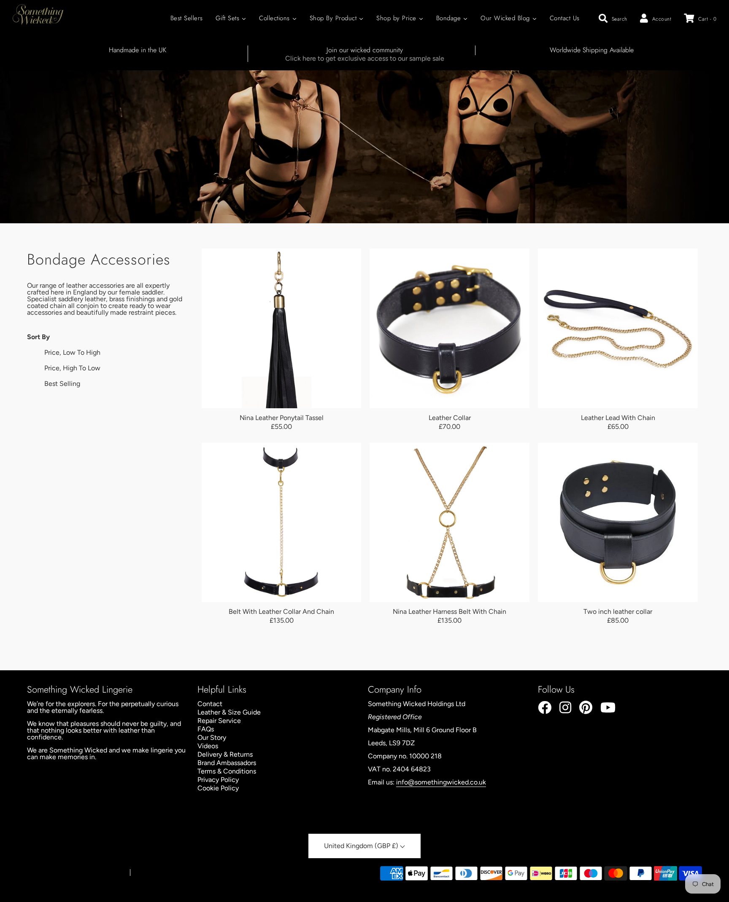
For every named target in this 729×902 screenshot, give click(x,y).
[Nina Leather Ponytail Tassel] (282, 328)
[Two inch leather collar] (618, 522)
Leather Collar (450, 418)
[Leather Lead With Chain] (618, 328)
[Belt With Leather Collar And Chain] (282, 522)
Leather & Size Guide (229, 712)
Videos (207, 746)
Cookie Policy (218, 788)
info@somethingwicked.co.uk (441, 782)
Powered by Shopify (159, 873)
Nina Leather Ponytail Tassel (282, 418)
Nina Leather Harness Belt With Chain (449, 612)
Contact (209, 704)
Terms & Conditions (226, 771)
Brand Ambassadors (226, 763)
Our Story (211, 737)
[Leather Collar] (449, 328)
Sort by (38, 337)
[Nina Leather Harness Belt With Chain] (449, 522)
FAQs (205, 729)
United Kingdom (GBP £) (362, 846)
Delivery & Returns (225, 754)
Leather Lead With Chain (618, 418)
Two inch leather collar (617, 612)
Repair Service (219, 721)
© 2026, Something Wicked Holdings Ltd (74, 873)
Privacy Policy (218, 780)
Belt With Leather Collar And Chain (281, 612)
